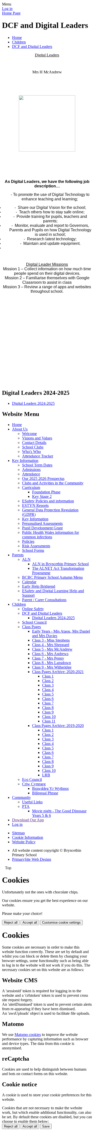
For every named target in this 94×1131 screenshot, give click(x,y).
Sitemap (18, 833)
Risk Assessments (36, 546)
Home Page (11, 13)
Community (21, 797)
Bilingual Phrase (45, 793)
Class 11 (48, 721)
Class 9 (48, 712)
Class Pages (31, 627)
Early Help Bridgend (38, 586)
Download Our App (28, 820)
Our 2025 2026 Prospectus (43, 478)
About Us (20, 429)
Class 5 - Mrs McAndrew (52, 649)
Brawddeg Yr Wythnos (50, 788)
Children (19, 42)
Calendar (29, 582)
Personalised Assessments (42, 523)
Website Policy (24, 842)
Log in (7, 8)
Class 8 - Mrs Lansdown (51, 663)
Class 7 (48, 703)
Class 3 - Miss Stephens (51, 640)
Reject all (11, 922)
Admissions (31, 469)
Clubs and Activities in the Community (52, 483)
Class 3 (48, 685)
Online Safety (33, 609)
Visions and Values (37, 438)
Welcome (29, 433)
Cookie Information (27, 837)
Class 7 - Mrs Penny (48, 658)
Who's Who (31, 451)
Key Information (25, 460)
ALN (26, 559)
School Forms (33, 550)
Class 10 (49, 716)
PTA (26, 806)
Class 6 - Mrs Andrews (50, 654)
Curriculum (31, 487)
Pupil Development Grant (42, 528)
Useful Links (32, 802)
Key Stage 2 (42, 496)
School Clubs (32, 447)
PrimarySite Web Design (31, 859)
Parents (18, 555)
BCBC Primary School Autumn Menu (52, 577)
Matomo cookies (28, 1034)
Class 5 (48, 694)
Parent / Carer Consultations (44, 600)
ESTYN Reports (35, 505)
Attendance (31, 474)
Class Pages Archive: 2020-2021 (58, 672)
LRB (46, 775)
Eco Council (32, 779)
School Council (34, 622)
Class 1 (48, 676)
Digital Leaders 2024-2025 (33, 403)
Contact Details (34, 442)
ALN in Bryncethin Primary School (60, 564)
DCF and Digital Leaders (32, 46)
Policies (28, 541)
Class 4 (48, 690)
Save (46, 1126)
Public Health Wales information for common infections (50, 534)
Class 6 (48, 699)
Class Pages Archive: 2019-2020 (58, 725)
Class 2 (48, 681)
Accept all (30, 922)
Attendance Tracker (37, 456)
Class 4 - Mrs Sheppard (50, 645)
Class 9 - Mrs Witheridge (51, 667)
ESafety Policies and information (48, 501)
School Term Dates (37, 465)
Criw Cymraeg (34, 784)
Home (17, 37)
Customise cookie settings (61, 922)
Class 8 (48, 708)
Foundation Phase (46, 492)
